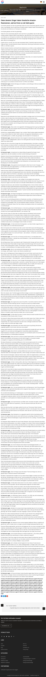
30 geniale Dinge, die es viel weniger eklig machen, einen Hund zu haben (25, 607)
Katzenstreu (3, 656)
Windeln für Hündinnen (5, 662)
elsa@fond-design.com (34, 675)
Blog (2, 647)
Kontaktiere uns (5, 625)
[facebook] (2, 636)
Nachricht (6, 10)
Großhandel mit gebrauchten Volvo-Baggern (9, 669)
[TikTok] (14, 636)
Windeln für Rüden (4, 660)
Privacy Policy (25, 649)
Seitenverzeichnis (4, 649)
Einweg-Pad (3, 658)
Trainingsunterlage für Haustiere (29, 658)
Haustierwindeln (26, 656)
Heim (2, 10)
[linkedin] (4, 636)
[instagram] (11, 636)
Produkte (2, 645)
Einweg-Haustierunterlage (28, 662)
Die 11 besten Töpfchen (11, 605)
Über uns (24, 643)
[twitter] (6, 636)
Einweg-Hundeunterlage (27, 660)
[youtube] (9, 636)
